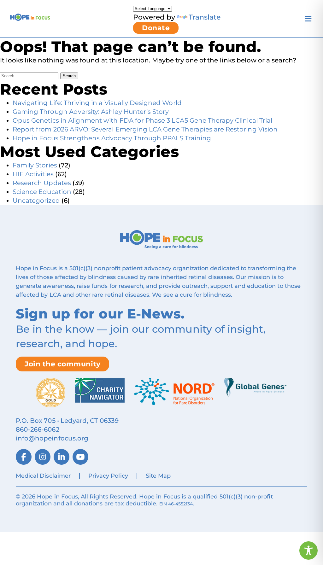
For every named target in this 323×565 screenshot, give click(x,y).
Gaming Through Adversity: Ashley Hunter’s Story (91, 111)
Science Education (42, 191)
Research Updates (42, 183)
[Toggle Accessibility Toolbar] (308, 550)
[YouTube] (80, 457)
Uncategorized (36, 200)
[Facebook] (24, 457)
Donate (156, 28)
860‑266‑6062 (37, 429)
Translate (204, 17)
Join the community (62, 364)
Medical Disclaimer (43, 475)
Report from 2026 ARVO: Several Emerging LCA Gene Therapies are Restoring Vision (145, 129)
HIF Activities (33, 174)
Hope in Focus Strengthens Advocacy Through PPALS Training (112, 138)
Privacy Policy (108, 475)
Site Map (158, 475)
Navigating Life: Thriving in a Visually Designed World (97, 103)
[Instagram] (42, 457)
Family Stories (35, 165)
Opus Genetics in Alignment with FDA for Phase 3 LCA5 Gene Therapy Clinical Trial (142, 120)
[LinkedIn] (61, 457)
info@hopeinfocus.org (52, 438)
